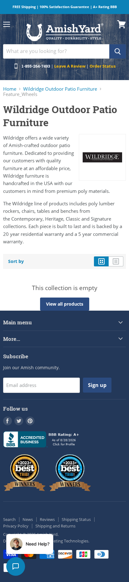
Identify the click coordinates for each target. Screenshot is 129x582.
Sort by (16, 261)
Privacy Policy (15, 526)
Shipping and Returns (55, 526)
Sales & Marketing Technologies (59, 541)
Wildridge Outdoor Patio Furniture (60, 89)
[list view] (116, 261)
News (28, 519)
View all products (64, 304)
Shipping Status (76, 519)
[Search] (117, 51)
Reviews (47, 519)
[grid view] (101, 261)
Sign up (97, 385)
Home (9, 89)
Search (9, 519)
